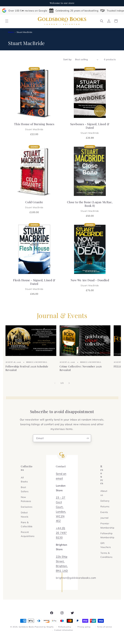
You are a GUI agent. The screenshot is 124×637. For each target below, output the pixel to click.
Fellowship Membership (107, 535)
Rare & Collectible (27, 524)
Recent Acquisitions (27, 534)
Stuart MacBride (24, 32)
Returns (104, 506)
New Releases (26, 499)
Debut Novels (24, 514)
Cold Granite (34, 204)
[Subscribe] (87, 438)
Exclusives (26, 506)
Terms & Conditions (106, 555)
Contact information (63, 630)
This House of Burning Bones (34, 126)
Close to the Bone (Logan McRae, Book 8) (90, 206)
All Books (24, 479)
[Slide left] (54, 383)
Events (104, 512)
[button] (6, 21)
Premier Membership (107, 525)
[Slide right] (69, 383)
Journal (104, 517)
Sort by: (67, 59)
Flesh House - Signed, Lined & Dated (34, 284)
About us (103, 492)
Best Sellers (24, 489)
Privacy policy (84, 627)
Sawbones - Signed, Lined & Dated (89, 128)
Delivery (104, 500)
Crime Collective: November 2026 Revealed (81, 368)
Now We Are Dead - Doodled (90, 282)
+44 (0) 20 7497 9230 (61, 532)
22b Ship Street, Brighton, (62, 561)
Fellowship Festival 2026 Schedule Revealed (26, 368)
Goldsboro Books (26, 627)
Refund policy (64, 627)
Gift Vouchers (105, 545)
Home (11, 32)
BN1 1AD (62, 570)
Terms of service (104, 627)
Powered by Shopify (44, 627)
